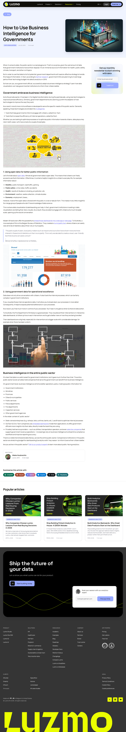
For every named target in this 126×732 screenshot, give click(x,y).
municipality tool (60, 223)
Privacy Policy (106, 678)
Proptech (31, 642)
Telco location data (34, 656)
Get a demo (105, 635)
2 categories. (40, 109)
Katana (32, 681)
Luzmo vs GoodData (59, 663)
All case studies (35, 688)
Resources (68, 4)
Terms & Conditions (108, 681)
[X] (109, 699)
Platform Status (58, 653)
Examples (56, 635)
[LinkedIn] (115, 699)
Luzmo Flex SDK (8, 635)
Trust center (81, 642)
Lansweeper (34, 685)
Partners (80, 635)
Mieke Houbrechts (19, 455)
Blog (54, 639)
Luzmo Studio (7, 631)
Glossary (55, 646)
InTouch (5, 685)
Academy (55, 631)
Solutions (58, 4)
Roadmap (56, 642)
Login (107, 4)
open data (21, 175)
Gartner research (42, 77)
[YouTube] (121, 699)
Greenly (5, 681)
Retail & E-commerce (34, 646)
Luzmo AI (40, 4)
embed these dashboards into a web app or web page (53, 221)
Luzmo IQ (6, 639)
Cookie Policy (106, 685)
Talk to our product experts (38, 444)
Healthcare (31, 635)
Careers (79, 646)
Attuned (5, 678)
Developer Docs (57, 649)
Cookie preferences (108, 688)
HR (29, 631)
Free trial (115, 4)
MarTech (30, 639)
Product (48, 4)
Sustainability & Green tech (36, 653)
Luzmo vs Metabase (59, 667)
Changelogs (56, 656)
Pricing (78, 4)
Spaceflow (33, 678)
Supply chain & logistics (35, 649)
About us (80, 631)
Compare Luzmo (58, 660)
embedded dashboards (40, 424)
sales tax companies (74, 429)
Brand (79, 639)
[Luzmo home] (13, 4)
